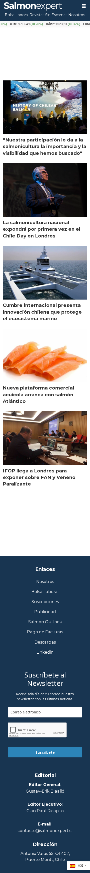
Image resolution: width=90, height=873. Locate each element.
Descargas (45, 642)
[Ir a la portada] (39, 6)
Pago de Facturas (45, 632)
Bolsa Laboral (16, 15)
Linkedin (45, 652)
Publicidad (45, 611)
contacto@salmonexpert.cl (45, 830)
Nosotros (76, 15)
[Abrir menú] (83, 6)
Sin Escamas (56, 15)
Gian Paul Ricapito (45, 810)
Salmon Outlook (45, 621)
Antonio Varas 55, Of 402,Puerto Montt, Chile (45, 856)
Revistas (37, 15)
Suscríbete (45, 752)
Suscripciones (45, 601)
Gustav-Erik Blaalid (45, 791)
